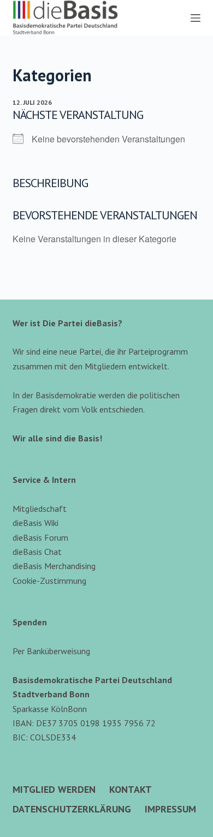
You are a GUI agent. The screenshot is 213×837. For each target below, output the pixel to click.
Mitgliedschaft (40, 508)
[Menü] (195, 18)
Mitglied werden (54, 789)
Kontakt (130, 789)
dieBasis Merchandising (54, 565)
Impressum (170, 809)
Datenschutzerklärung (72, 809)
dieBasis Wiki (35, 522)
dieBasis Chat (37, 551)
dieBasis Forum (40, 537)
